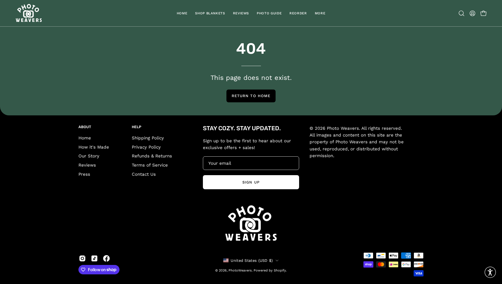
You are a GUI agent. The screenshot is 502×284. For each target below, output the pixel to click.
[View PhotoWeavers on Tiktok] (94, 258)
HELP (136, 127)
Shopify (280, 270)
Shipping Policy (148, 137)
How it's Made (93, 147)
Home (84, 137)
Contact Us (144, 174)
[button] (298, 13)
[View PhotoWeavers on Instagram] (82, 258)
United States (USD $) (252, 260)
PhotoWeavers (240, 270)
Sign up (251, 182)
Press (84, 174)
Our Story (88, 155)
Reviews (87, 165)
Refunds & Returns (152, 155)
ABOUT (84, 127)
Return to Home (251, 96)
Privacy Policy (146, 147)
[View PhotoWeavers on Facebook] (106, 258)
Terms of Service (150, 165)
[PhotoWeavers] (29, 13)
